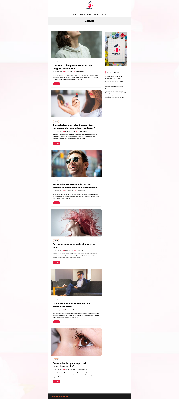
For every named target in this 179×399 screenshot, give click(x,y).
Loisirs (75, 14)
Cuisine (82, 14)
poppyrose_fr (57, 72)
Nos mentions (54, 396)
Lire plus (57, 84)
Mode (89, 14)
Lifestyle (103, 14)
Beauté (95, 14)
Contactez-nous (63, 396)
